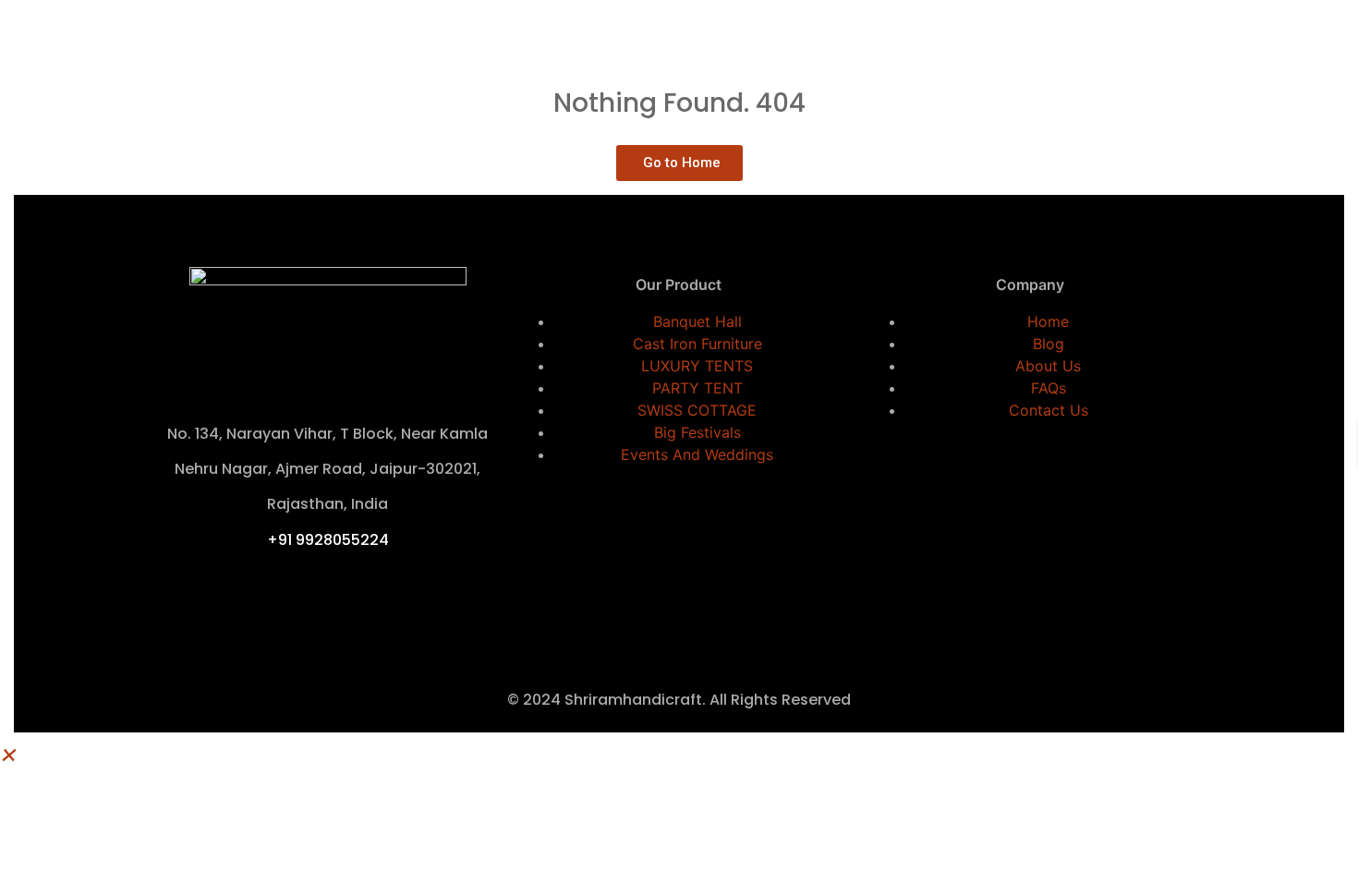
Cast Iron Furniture (697, 343)
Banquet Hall (697, 321)
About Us (1048, 366)
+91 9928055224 (328, 539)
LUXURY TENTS (697, 366)
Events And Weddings (697, 454)
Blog (1048, 343)
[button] (9, 752)
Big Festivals (697, 432)
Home (1048, 321)
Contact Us (1048, 410)
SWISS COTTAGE (697, 410)
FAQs (1048, 388)
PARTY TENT (697, 388)
